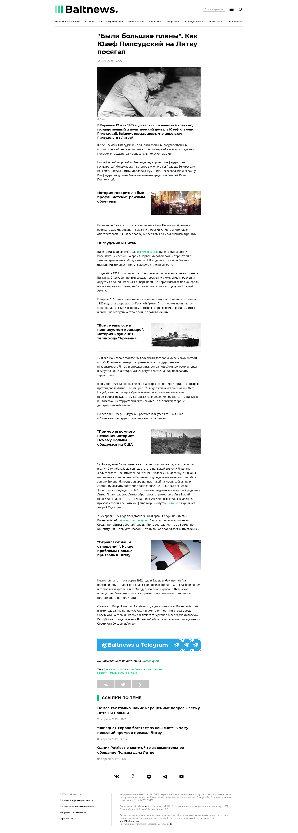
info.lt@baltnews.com (130, 821)
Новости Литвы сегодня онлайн (143, 669)
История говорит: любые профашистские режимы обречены (121, 197)
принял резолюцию (133, 520)
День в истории (113, 669)
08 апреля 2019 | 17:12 (112, 739)
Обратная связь (67, 818)
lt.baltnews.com (147, 806)
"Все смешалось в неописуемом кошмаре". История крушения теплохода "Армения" (120, 331)
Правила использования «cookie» (76, 806)
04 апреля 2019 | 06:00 (112, 759)
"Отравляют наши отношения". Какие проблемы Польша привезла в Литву (115, 548)
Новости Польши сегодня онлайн (117, 673)
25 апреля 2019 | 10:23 (112, 719)
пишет (175, 503)
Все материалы (214, 9)
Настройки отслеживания (72, 812)
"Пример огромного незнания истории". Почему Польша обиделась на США (116, 437)
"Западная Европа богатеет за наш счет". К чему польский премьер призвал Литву (142, 730)
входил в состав (147, 252)
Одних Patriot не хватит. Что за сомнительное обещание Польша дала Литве (140, 750)
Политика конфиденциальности (76, 800)
